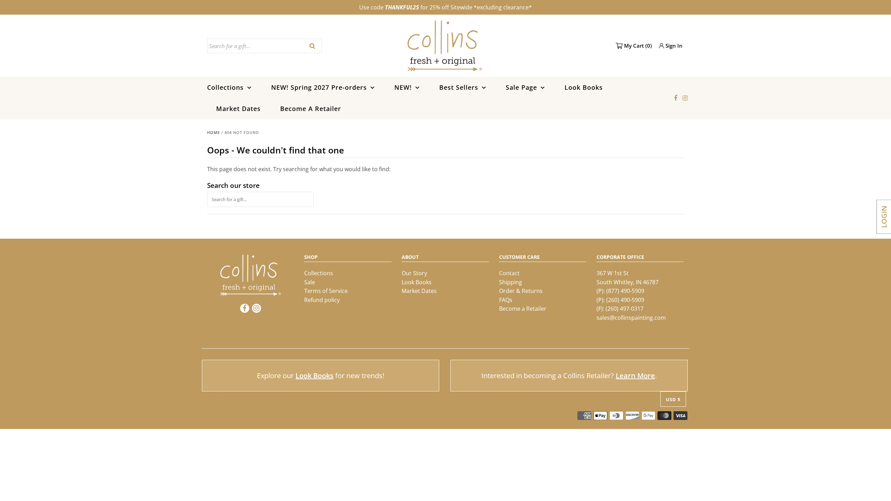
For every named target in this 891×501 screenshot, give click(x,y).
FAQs (505, 300)
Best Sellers (458, 87)
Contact (509, 273)
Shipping (510, 282)
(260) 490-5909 (625, 300)
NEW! (403, 87)
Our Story (414, 273)
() (638, 45)
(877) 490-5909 (625, 291)
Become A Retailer (310, 108)
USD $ (673, 399)
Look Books (584, 87)
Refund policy (322, 300)
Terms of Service (326, 291)
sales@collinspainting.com (631, 317)
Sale (309, 282)
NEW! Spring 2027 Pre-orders (319, 87)
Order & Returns (521, 291)
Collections (225, 87)
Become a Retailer (522, 308)
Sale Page (521, 87)
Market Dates (238, 108)
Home (213, 132)
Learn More (635, 375)
